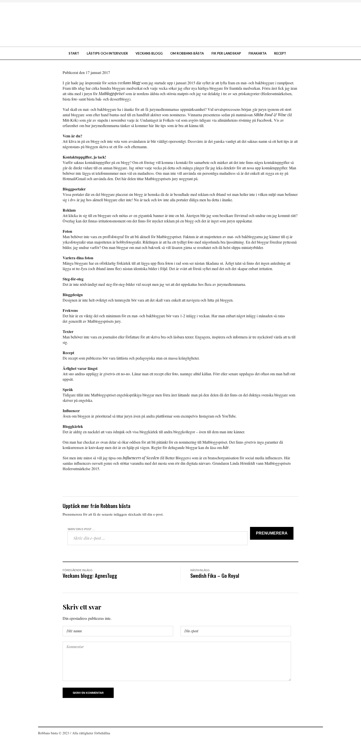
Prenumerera (272, 533)
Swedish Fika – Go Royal (214, 575)
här (226, 447)
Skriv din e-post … (81, 529)
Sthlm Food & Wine (270, 114)
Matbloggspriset (111, 93)
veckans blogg (129, 82)
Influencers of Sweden (141, 457)
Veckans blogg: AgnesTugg (90, 575)
